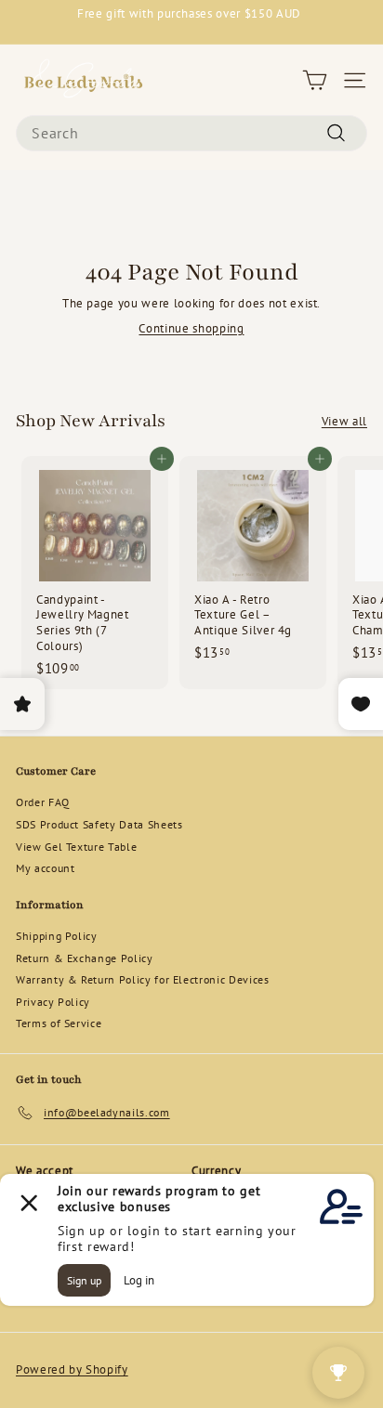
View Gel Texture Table (76, 847)
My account (45, 868)
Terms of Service (58, 1023)
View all (344, 421)
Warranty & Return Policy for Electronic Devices (143, 979)
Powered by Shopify (72, 1369)
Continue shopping (191, 328)
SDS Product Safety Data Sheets (99, 824)
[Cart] (315, 80)
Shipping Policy (57, 936)
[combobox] (191, 133)
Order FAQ (43, 802)
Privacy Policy (53, 1002)
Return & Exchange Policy (84, 958)
